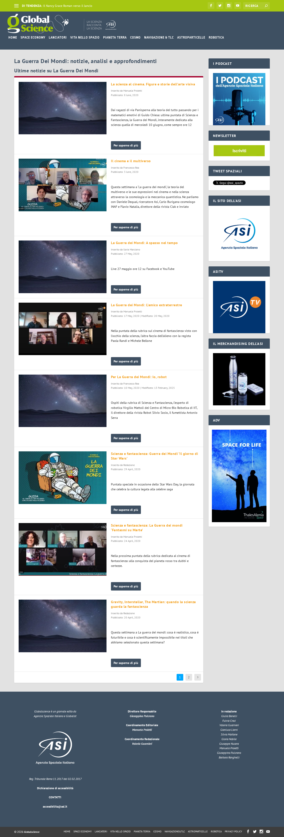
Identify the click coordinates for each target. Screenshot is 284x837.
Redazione (129, 465)
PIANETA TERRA (115, 37)
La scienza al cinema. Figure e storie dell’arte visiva (153, 84)
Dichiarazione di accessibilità (55, 788)
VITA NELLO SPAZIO (85, 37)
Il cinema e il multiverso (131, 161)
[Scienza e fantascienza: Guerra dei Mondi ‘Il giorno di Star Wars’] (62, 477)
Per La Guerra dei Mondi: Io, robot (139, 377)
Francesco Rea (131, 167)
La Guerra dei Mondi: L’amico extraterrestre (146, 305)
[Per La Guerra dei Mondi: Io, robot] (62, 401)
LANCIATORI (58, 37)
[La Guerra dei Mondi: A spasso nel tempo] (62, 267)
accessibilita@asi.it (55, 806)
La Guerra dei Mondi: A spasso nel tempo (144, 243)
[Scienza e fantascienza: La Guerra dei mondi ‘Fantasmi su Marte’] (62, 549)
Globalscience (31, 831)
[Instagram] (228, 5)
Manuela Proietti (132, 90)
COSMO (135, 37)
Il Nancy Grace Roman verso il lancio (67, 6)
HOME (12, 37)
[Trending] (16, 6)
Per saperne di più (126, 145)
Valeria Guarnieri (142, 744)
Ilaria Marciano (131, 249)
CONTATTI (55, 797)
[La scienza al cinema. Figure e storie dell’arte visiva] (62, 108)
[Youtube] (237, 5)
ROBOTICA (216, 37)
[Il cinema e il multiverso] (62, 185)
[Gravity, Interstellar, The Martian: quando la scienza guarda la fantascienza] (62, 626)
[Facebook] (211, 5)
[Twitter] (220, 5)
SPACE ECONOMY (33, 37)
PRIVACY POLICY (233, 831)
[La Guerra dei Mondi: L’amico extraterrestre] (62, 329)
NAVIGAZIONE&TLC (175, 831)
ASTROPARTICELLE (191, 37)
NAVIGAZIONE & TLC (159, 37)
